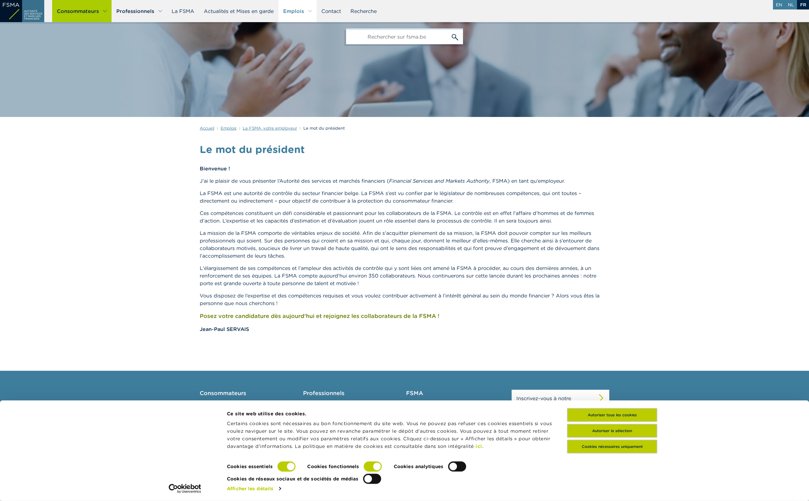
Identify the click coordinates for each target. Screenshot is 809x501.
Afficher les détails (250, 489)
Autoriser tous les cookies (612, 414)
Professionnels (135, 11)
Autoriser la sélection (612, 430)
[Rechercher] (455, 36)
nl (791, 5)
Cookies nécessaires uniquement (612, 446)
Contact (331, 11)
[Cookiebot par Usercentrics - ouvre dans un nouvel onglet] (185, 488)
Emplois (293, 11)
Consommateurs (78, 11)
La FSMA (183, 11)
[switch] (373, 466)
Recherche (363, 11)
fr (803, 5)
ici (479, 446)
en (779, 5)
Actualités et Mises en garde (239, 11)
